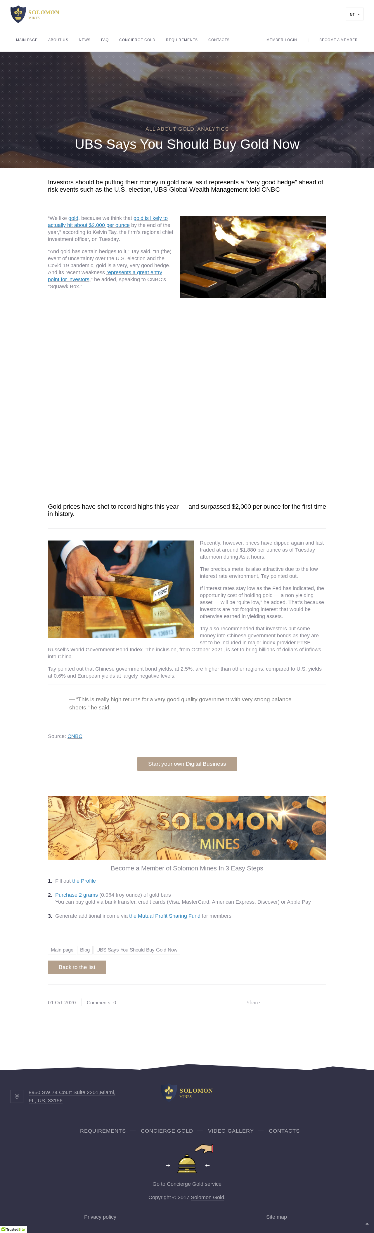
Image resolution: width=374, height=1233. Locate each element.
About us (58, 40)
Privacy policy (100, 1217)
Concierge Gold (137, 40)
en (353, 14)
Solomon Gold (207, 1197)
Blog (85, 950)
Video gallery (231, 1131)
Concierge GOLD (167, 1131)
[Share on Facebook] (273, 1002)
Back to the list (77, 967)
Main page (27, 40)
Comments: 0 (101, 1002)
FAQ (105, 40)
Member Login (281, 40)
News (85, 40)
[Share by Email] (318, 1002)
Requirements (182, 40)
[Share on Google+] (288, 1002)
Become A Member (338, 40)
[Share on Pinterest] (303, 1002)
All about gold (170, 129)
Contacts (219, 40)
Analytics (213, 129)
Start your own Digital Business (187, 764)
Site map (276, 1217)
